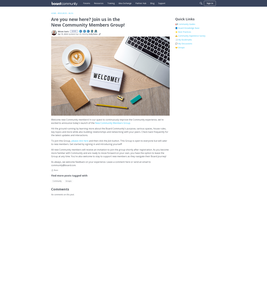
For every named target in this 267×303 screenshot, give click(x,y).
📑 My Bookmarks (183, 39)
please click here (79, 140)
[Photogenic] (80, 31)
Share (54, 170)
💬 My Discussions (183, 43)
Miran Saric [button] (63, 31)
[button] (54, 32)
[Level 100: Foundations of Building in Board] (92, 31)
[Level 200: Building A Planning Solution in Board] (96, 31)
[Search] (201, 3)
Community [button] (57, 181)
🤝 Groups (180, 47)
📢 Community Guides (185, 24)
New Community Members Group (112, 123)
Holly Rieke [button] (93, 34)
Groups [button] (68, 181)
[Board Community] (64, 3)
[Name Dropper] (84, 31)
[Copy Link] (99, 34)
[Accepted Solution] (88, 31)
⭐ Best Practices (183, 32)
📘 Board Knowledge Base (187, 28)
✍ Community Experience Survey (190, 35)
